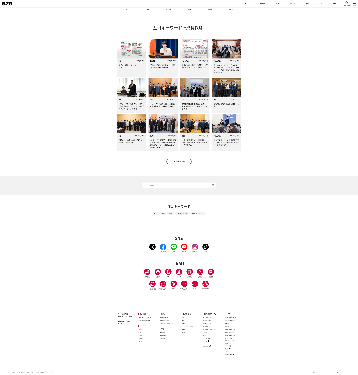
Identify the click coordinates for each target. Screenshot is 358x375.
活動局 (231, 9)
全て (127, 9)
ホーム (247, 3)
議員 (277, 3)
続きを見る (180, 161)
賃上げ (156, 213)
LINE (173, 248)
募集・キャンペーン (198, 213)
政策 (148, 9)
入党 (320, 3)
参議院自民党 (205, 285)
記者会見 (168, 9)
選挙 (307, 3)
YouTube (184, 248)
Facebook (163, 248)
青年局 (179, 276)
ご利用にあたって (40, 372)
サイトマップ (60, 372)
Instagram (194, 248)
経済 (163, 213)
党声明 (189, 9)
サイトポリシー (12, 372)
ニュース (292, 3)
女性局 (168, 276)
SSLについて (51, 372)
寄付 (334, 3)
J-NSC (195, 288)
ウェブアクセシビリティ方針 (26, 372)
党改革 (170, 213)
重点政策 (262, 3)
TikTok (205, 248)
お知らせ (210, 9)
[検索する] (213, 185)
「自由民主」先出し (182, 213)
